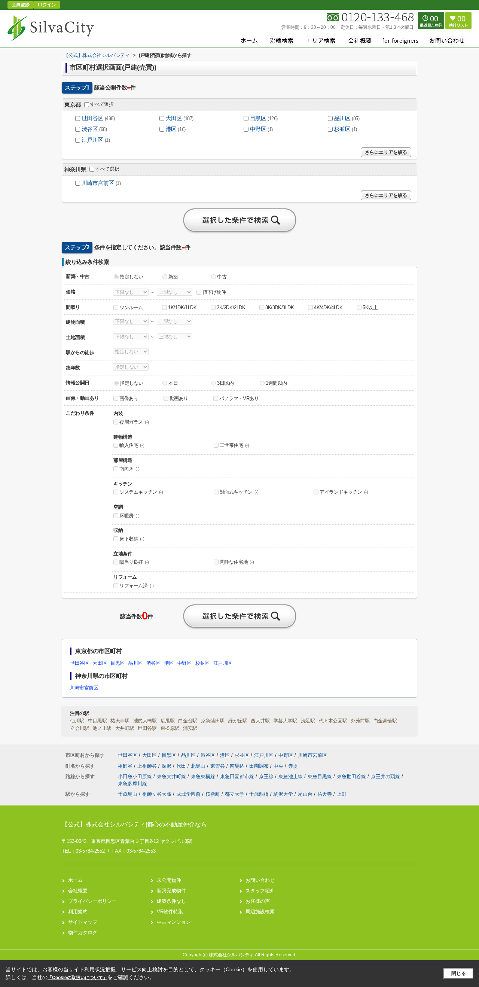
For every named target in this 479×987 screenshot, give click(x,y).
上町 (342, 794)
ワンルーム (131, 307)
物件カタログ (82, 932)
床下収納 (131, 539)
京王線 (267, 776)
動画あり (179, 398)
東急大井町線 (172, 776)
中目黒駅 (97, 721)
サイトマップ (82, 922)
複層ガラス (134, 422)
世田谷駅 (147, 728)
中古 (221, 277)
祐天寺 (324, 794)
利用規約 (78, 911)
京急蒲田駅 (213, 721)
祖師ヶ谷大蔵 (156, 794)
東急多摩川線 (132, 783)
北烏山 (199, 766)
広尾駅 (168, 721)
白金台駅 (187, 721)
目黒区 (258, 118)
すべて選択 (102, 104)
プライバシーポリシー (92, 901)
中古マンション (174, 922)
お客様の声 (257, 901)
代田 (181, 766)
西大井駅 (260, 721)
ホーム (75, 880)
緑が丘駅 (237, 721)
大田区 (174, 118)
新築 (173, 277)
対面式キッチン (239, 492)
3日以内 (225, 383)
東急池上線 (291, 776)
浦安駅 (190, 728)
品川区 (342, 118)
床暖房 (129, 515)
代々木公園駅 (333, 721)
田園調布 (259, 766)
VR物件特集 (170, 911)
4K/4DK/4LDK (328, 307)
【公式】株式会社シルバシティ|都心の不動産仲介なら (134, 824)
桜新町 (212, 794)
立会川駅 (79, 728)
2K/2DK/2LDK (231, 307)
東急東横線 (204, 776)
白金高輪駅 (385, 721)
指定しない (131, 277)
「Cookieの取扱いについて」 (77, 977)
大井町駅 (124, 728)
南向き (129, 469)
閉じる (458, 973)
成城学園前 (188, 794)
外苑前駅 (360, 721)
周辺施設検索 (260, 911)
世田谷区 (92, 118)
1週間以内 (276, 383)
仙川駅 (77, 721)
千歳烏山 (127, 794)
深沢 (167, 766)
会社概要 (78, 890)
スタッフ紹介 (260, 890)
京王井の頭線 (386, 776)
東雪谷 (218, 766)
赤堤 (293, 766)
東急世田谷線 (352, 776)
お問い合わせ (260, 880)
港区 (171, 129)
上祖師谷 (147, 766)
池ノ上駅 (101, 728)
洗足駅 (308, 721)
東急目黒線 (320, 776)
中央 (279, 766)
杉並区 (342, 129)
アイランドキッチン (344, 492)
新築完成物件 (171, 890)
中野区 (258, 129)
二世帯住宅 (234, 445)
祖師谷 (126, 766)
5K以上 (370, 307)
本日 (173, 383)
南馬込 (238, 766)
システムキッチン (141, 492)
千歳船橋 (259, 794)
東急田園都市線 (238, 776)
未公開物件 (169, 880)
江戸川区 (92, 140)
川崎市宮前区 (98, 183)
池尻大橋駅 (145, 721)
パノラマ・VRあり (239, 398)
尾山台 (305, 794)
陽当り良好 (134, 562)
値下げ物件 (214, 292)
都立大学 (234, 794)
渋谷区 (90, 129)
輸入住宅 (131, 445)
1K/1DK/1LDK (182, 307)
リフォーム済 (136, 585)
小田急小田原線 (135, 776)
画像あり (128, 398)
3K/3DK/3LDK (279, 307)
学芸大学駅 (285, 721)
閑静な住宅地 (237, 562)
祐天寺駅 (119, 721)
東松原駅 (170, 728)
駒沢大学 (283, 794)
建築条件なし (171, 901)
